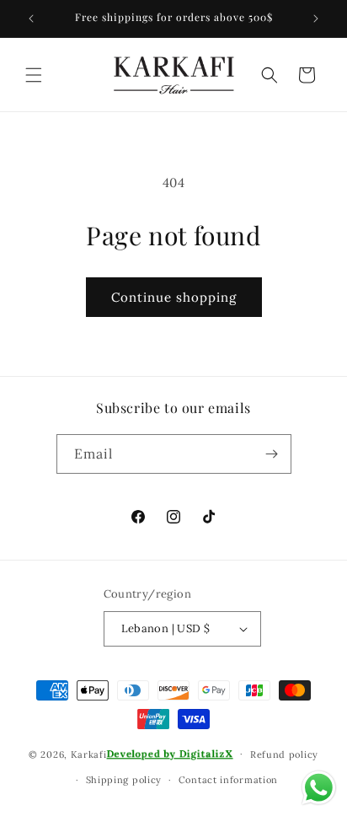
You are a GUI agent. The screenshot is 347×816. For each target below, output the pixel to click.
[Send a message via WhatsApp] (319, 788)
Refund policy (284, 754)
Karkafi (89, 754)
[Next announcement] (315, 18)
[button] (33, 75)
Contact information (228, 780)
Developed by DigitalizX (170, 754)
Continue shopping (174, 297)
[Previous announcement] (31, 18)
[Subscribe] (272, 454)
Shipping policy (124, 780)
